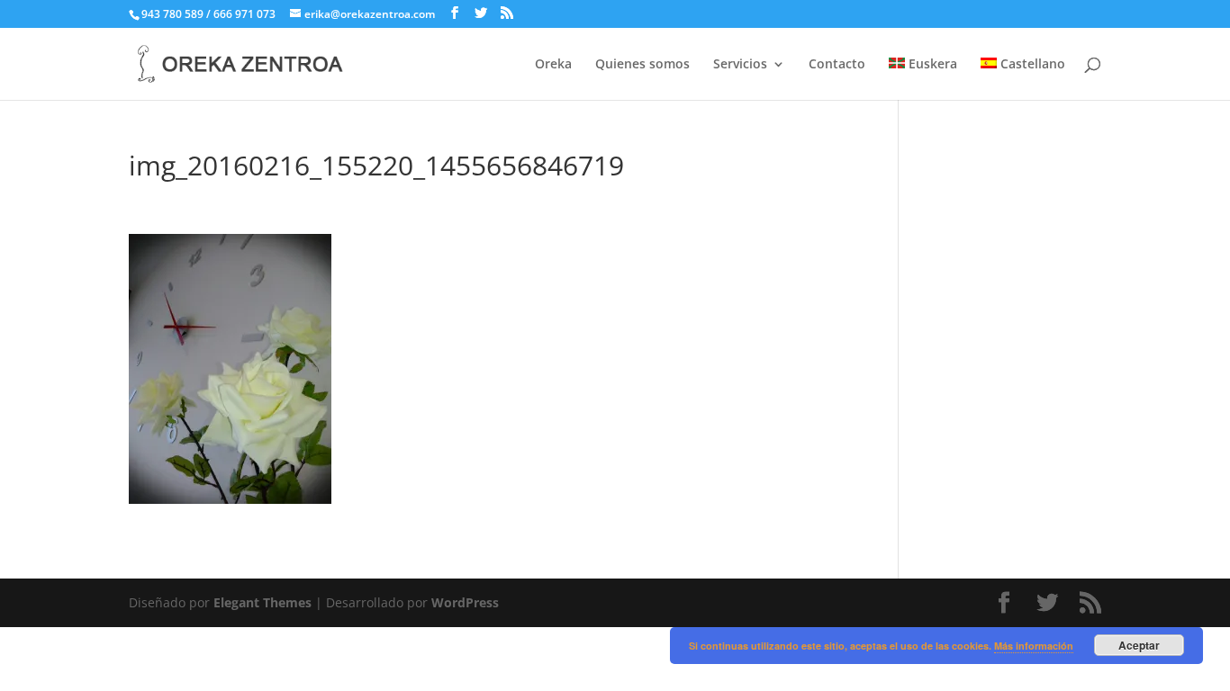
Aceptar (1139, 645)
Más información (1033, 645)
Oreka (553, 65)
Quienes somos (642, 65)
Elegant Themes (262, 602)
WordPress (465, 602)
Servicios (740, 65)
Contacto (837, 65)
